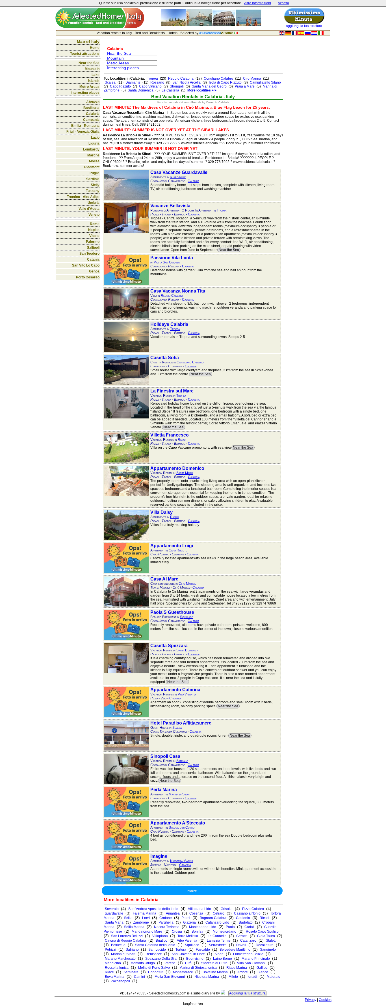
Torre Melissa (187, 936)
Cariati (249, 927)
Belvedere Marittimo (235, 950)
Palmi (185, 918)
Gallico (262, 968)
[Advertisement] (308, 123)
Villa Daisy (161, 512)
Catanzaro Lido (217, 922)
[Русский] (308, 34)
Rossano (157, 82)
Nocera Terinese (166, 927)
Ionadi (252, 977)
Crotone (165, 918)
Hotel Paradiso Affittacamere (180, 723)
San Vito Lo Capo (85, 265)
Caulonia (243, 918)
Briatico (161, 940)
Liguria (93, 143)
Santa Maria (184, 473)
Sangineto (268, 950)
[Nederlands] (314, 34)
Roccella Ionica (117, 968)
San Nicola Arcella (186, 82)
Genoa (94, 271)
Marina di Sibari (179, 794)
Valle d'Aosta (89, 209)
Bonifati (197, 931)
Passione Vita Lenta (171, 257)
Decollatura (265, 945)
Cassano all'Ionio (247, 913)
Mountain (92, 69)
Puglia (94, 173)
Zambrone (141, 922)
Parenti (169, 963)
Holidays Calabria (169, 324)
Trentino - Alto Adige (83, 197)
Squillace (186, 617)
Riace (109, 972)
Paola (230, 927)
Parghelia (166, 922)
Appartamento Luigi (171, 545)
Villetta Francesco (169, 435)
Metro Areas (89, 87)
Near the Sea (89, 63)
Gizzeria (189, 922)
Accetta (283, 3)
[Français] (295, 34)
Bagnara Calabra (213, 918)
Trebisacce (153, 954)
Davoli (241, 945)
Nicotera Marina (181, 861)
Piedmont (91, 167)
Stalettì (271, 940)
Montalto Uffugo (143, 963)
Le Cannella (217, 936)
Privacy (310, 1000)
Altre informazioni (257, 3)
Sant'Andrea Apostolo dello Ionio (153, 909)
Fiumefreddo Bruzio (248, 954)
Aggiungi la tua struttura (247, 993)
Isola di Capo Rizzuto (225, 82)
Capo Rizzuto (120, 86)
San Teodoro (89, 254)
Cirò (188, 963)
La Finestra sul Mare (172, 391)
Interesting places (85, 93)
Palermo (92, 242)
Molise (94, 161)
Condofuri (155, 972)
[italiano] (321, 34)
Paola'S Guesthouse (172, 612)
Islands (93, 81)
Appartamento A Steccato (177, 823)
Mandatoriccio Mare (147, 931)
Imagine (158, 856)
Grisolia (227, 909)
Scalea (110, 82)
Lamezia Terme (219, 940)
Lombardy (91, 149)
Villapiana (160, 936)
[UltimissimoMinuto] (304, 23)
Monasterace (183, 972)
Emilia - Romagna (85, 126)
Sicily (95, 185)
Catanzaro (248, 940)
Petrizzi (110, 950)
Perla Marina (163, 789)
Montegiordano (224, 931)
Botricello (118, 945)
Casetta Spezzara (169, 645)
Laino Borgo (222, 959)
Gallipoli (93, 248)
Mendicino (113, 963)
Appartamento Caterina (175, 689)
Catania (93, 259)
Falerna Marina (144, 913)
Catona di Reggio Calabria (125, 940)
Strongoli (177, 86)
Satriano (182, 761)
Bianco (262, 972)
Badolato (246, 922)
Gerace (242, 936)
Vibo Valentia (187, 694)
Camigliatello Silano (265, 82)
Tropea (152, 78)
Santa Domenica (140, 90)
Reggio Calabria (181, 78)
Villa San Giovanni (251, 963)
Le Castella (170, 90)
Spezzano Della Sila (161, 959)
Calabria (92, 114)
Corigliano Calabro (218, 78)
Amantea (173, 913)
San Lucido (157, 950)
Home (94, 48)
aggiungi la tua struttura (304, 26)
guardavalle (178, 177)
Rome (94, 224)
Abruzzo (92, 102)
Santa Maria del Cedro (209, 86)
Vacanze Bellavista (170, 205)
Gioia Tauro (266, 936)
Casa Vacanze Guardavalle (178, 172)
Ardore (242, 972)
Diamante (132, 82)
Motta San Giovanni (166, 262)
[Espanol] (301, 34)
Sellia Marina (134, 927)
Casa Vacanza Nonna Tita (177, 291)
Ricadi (182, 440)
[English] (282, 34)
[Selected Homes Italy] (99, 27)
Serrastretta (218, 945)
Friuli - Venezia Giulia (82, 132)
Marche (93, 155)
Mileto (233, 977)
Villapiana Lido (199, 909)
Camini (139, 977)
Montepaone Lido (202, 927)
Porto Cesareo (87, 277)
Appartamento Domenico (177, 468)
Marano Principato (256, 959)
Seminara (130, 972)
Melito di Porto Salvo (154, 968)
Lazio (95, 137)
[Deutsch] (288, 34)
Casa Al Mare (164, 579)
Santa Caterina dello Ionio (155, 945)
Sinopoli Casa (165, 756)
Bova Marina (114, 977)
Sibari (219, 954)
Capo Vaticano (150, 86)
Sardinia (92, 179)
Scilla (128, 918)
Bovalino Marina (215, 972)
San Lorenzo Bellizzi (127, 936)
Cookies (325, 1000)
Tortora (180, 950)
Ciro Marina (252, 78)
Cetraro (218, 913)
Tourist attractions (84, 54)
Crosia (177, 931)
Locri (146, 918)
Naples (93, 230)
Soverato (112, 909)
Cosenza (196, 913)
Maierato (273, 977)
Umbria (93, 203)
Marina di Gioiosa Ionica (198, 968)
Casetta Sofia (164, 357)
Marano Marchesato (120, 959)
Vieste (94, 236)
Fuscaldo (203, 950)
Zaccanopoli (120, 981)
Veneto (93, 215)
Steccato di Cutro (181, 828)
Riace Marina (236, 968)
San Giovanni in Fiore (188, 954)
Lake (95, 75)
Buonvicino (194, 959)
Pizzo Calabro (253, 909)
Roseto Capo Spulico (262, 931)
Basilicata (91, 108)
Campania (91, 120)
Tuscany (92, 191)
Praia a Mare (245, 86)
